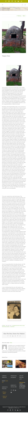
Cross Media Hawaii (16, 407)
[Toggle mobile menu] (25, 5)
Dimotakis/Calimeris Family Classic (18, 325)
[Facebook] (11, 390)
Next (24, 15)
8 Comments (12, 326)
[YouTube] (11, 392)
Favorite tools (4, 326)
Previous (19, 15)
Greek (8, 326)
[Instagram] (13, 390)
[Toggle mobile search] (22, 5)
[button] (3, 364)
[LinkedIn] (15, 390)
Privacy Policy (4, 392)
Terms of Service (5, 397)
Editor (4, 325)
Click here (21, 382)
